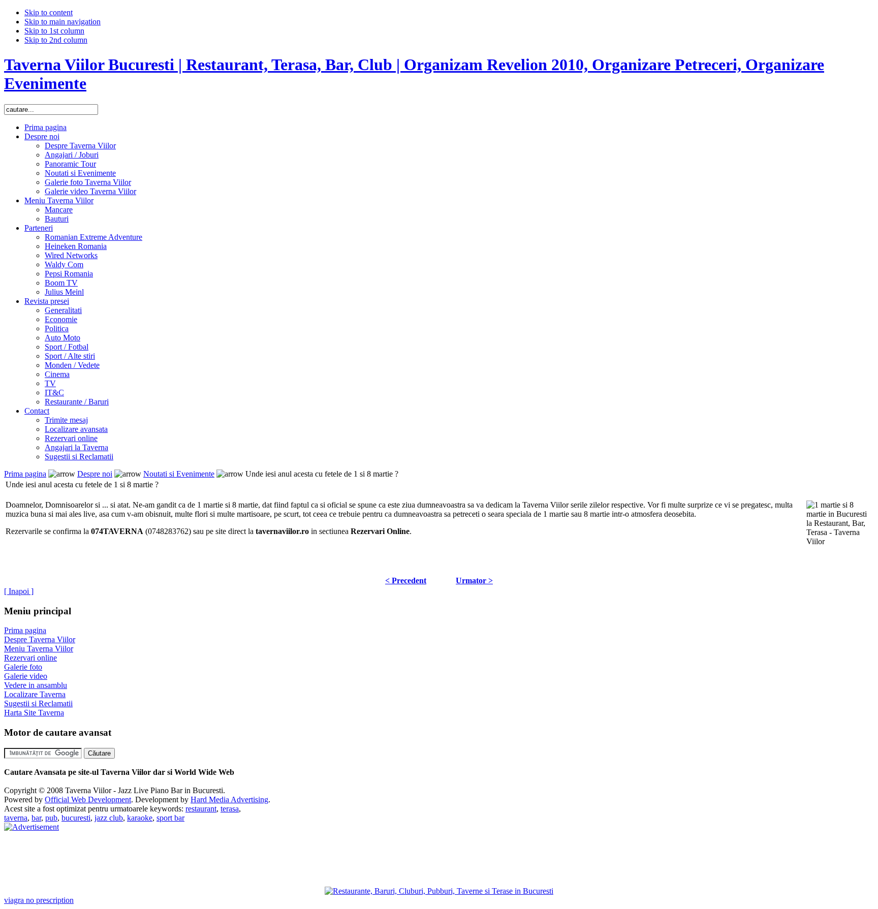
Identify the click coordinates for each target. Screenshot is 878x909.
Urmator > (474, 580)
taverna (15, 817)
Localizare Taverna (35, 694)
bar (36, 817)
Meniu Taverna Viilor (38, 648)
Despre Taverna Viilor (39, 639)
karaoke (139, 817)
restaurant (200, 808)
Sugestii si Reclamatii (38, 703)
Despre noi (94, 473)
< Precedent (405, 580)
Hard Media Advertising (229, 799)
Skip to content (48, 12)
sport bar (170, 817)
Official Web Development (88, 799)
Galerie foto (23, 667)
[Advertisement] (439, 854)
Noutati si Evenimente (178, 473)
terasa (230, 808)
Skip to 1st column (54, 30)
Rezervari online (30, 657)
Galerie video (25, 676)
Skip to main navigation (62, 21)
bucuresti (75, 817)
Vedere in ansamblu (35, 685)
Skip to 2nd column (55, 40)
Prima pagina (25, 473)
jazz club (109, 817)
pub (51, 817)
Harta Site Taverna (34, 712)
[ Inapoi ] (19, 591)
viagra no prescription (39, 900)
